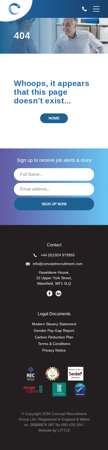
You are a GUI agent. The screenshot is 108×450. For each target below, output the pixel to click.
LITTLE (64, 430)
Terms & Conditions (54, 344)
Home (54, 118)
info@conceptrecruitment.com (58, 264)
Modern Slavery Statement (54, 324)
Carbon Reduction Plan (54, 337)
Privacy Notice (54, 350)
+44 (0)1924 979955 (58, 255)
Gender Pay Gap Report (54, 330)
